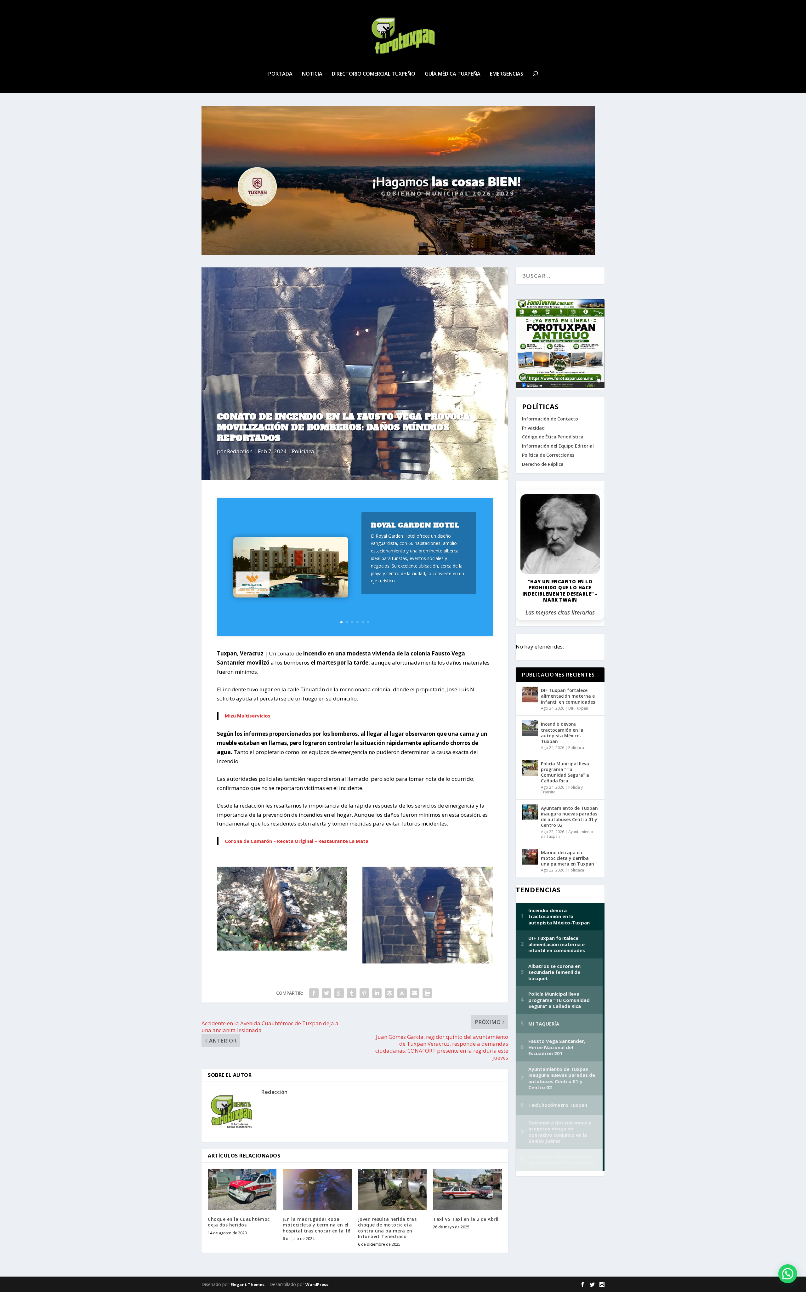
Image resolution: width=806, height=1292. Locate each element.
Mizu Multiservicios (247, 715)
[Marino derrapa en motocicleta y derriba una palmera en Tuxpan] (530, 857)
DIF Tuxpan (578, 708)
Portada (280, 74)
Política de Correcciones (548, 455)
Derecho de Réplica (543, 464)
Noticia (312, 74)
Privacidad (533, 428)
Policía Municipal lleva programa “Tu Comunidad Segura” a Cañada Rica (565, 772)
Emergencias (506, 74)
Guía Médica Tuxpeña (452, 74)
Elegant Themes (247, 1284)
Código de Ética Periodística (552, 437)
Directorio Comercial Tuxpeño (373, 74)
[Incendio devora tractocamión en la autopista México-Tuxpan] (530, 728)
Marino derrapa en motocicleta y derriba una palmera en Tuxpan (567, 858)
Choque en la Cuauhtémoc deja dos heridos (239, 1222)
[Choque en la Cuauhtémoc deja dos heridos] (242, 1189)
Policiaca (303, 451)
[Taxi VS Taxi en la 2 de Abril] (467, 1189)
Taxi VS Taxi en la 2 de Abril (466, 1219)
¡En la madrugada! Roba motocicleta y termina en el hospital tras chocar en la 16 (316, 1224)
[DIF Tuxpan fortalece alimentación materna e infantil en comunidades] (530, 694)
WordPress (316, 1284)
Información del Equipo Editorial (558, 446)
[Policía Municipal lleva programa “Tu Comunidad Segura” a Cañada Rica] (530, 768)
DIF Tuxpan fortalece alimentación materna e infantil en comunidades (568, 696)
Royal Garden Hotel (415, 525)
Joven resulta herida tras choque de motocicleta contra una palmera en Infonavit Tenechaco (387, 1227)
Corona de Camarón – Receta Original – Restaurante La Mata (296, 841)
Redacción (240, 451)
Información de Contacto (550, 419)
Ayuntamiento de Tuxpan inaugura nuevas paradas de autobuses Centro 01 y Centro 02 (569, 816)
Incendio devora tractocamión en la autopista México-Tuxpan (562, 732)
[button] (787, 1273)
